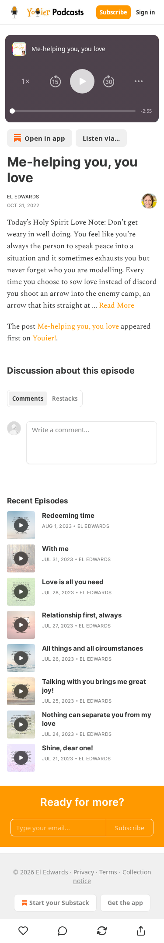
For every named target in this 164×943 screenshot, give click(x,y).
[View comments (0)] (63, 931)
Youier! (44, 338)
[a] (21, 525)
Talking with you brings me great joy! (94, 685)
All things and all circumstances (92, 648)
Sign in (145, 12)
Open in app (44, 138)
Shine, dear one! (67, 748)
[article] (82, 525)
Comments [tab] (27, 398)
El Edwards (23, 197)
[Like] (23, 931)
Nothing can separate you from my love (96, 719)
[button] (25, 81)
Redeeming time (68, 515)
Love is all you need (73, 582)
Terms (108, 872)
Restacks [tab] (64, 398)
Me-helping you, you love (78, 326)
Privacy (83, 872)
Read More (116, 305)
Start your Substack (59, 902)
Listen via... (101, 138)
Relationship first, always (82, 615)
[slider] (74, 111)
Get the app (125, 902)
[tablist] (45, 398)
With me (55, 548)
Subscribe (113, 12)
